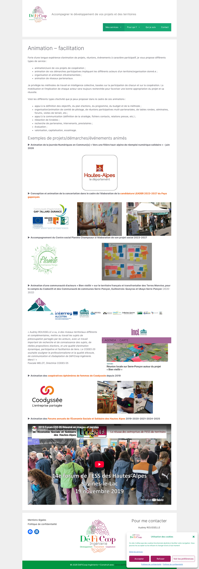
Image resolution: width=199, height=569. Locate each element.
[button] (193, 536)
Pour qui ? (132, 27)
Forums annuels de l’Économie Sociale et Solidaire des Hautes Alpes (86, 418)
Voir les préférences (183, 558)
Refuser (160, 558)
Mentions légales (37, 520)
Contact (165, 27)
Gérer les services (136, 552)
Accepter (139, 558)
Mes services (112, 27)
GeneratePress (122, 564)
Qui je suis (151, 27)
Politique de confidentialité (151, 564)
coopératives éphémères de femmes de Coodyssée (77, 375)
